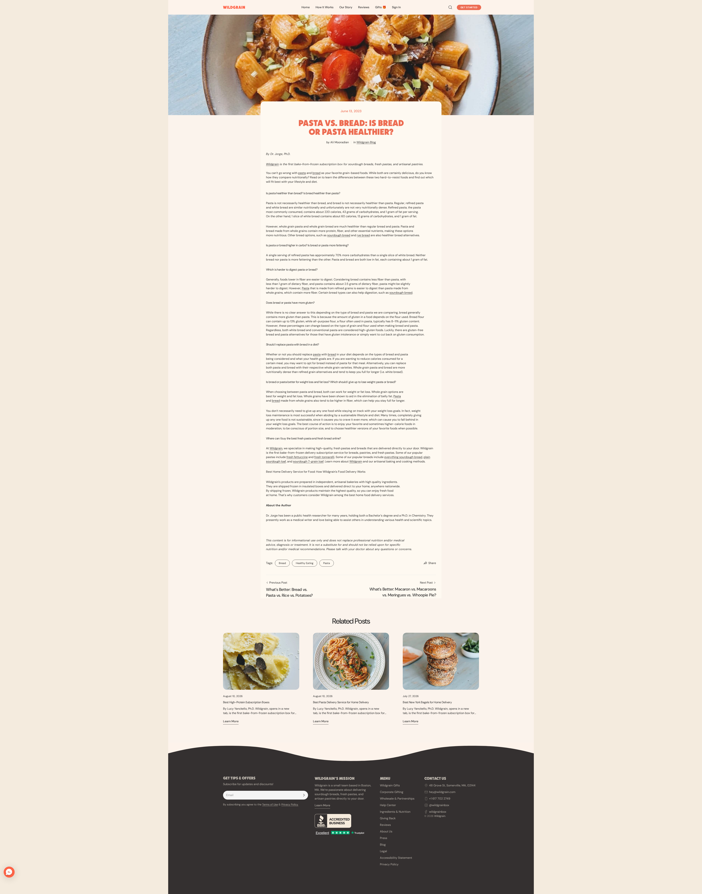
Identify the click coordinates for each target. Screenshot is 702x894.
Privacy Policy (389, 864)
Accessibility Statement (396, 858)
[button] (9, 872)
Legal (383, 851)
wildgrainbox (437, 812)
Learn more (231, 721)
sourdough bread (338, 235)
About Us (386, 831)
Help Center (388, 805)
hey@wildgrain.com (442, 792)
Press (383, 838)
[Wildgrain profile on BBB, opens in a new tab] (345, 821)
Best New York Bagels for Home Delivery (427, 702)
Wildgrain (272, 164)
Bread (280, 562)
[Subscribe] (304, 795)
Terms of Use (270, 804)
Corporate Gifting (391, 792)
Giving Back (388, 818)
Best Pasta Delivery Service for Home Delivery (341, 702)
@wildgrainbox (439, 805)
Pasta (324, 562)
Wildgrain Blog (366, 142)
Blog (383, 844)
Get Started (469, 7)
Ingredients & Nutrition (395, 812)
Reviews (385, 825)
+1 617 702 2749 (439, 798)
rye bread (363, 235)
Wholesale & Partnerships (397, 798)
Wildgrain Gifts (390, 785)
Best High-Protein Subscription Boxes (246, 702)
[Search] (450, 7)
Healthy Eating (302, 562)
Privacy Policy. (289, 804)
